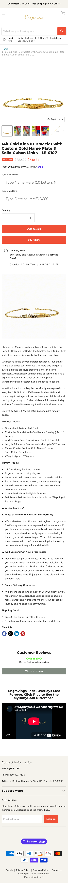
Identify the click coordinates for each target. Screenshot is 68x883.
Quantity (6, 210)
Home (5, 49)
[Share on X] (10, 633)
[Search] (61, 31)
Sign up (51, 819)
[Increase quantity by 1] (30, 217)
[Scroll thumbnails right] (63, 131)
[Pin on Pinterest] (22, 633)
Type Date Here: (9, 191)
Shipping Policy (40, 870)
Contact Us (57, 870)
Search (9, 870)
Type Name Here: (10, 174)
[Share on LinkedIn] (16, 633)
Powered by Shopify (34, 877)
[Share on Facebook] (4, 633)
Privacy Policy (23, 870)
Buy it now (34, 240)
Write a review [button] (34, 671)
